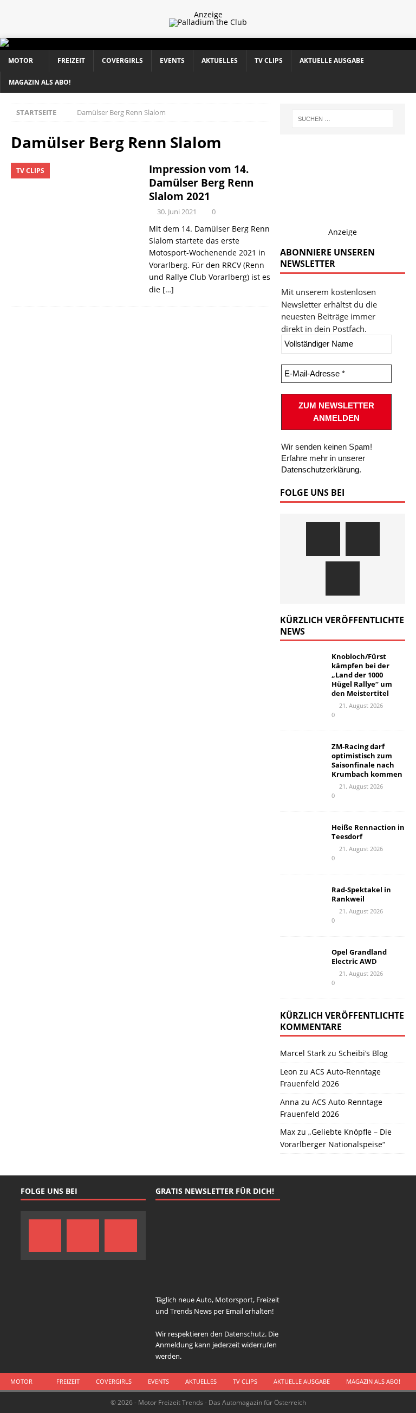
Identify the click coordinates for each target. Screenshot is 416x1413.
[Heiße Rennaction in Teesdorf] (301, 839)
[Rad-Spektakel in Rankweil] (301, 901)
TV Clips (269, 60)
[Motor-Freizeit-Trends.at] (48, 44)
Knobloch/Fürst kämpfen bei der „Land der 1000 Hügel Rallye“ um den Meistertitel (362, 674)
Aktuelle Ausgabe (332, 60)
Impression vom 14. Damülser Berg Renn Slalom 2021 (201, 182)
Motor (20, 60)
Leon (288, 1071)
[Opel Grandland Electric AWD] (301, 964)
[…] (168, 289)
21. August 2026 (361, 705)
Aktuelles (220, 60)
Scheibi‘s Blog (363, 1053)
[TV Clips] (74, 210)
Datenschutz (244, 1334)
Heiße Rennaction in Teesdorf (368, 831)
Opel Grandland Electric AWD (359, 956)
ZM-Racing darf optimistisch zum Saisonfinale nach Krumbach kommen (367, 760)
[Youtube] (343, 578)
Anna (289, 1102)
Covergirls (122, 60)
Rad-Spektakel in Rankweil (361, 894)
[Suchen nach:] (343, 119)
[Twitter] (363, 539)
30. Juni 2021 (177, 211)
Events (172, 60)
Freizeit (71, 60)
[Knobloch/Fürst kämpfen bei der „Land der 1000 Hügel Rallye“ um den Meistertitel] (301, 668)
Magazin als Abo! (39, 82)
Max (287, 1132)
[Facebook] (323, 539)
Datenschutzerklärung (320, 469)
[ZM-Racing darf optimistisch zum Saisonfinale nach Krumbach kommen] (301, 758)
